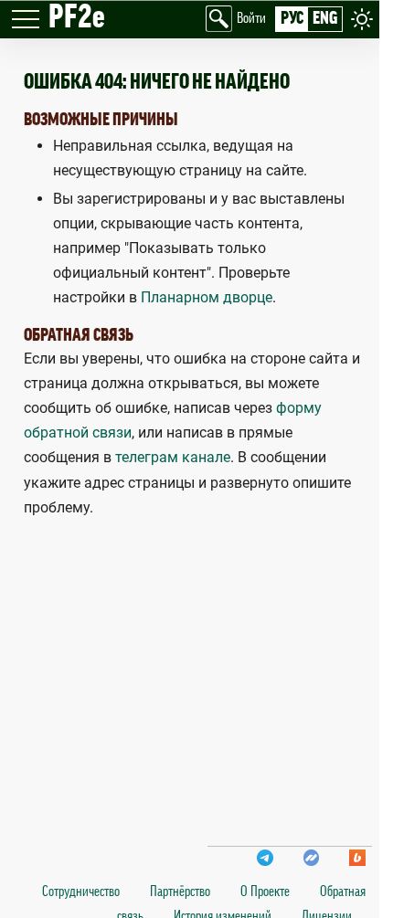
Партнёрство (180, 891)
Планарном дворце (206, 297)
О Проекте (265, 891)
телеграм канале (172, 457)
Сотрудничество (81, 891)
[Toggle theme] (362, 19)
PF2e (77, 17)
